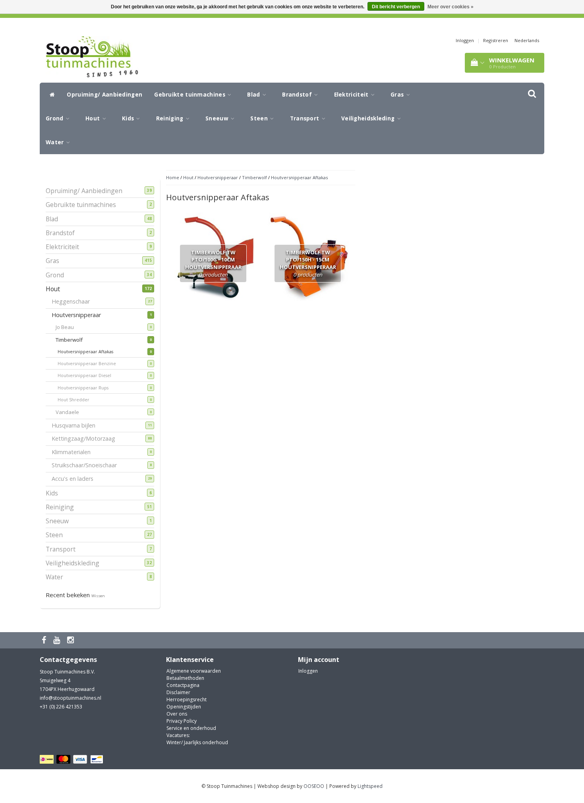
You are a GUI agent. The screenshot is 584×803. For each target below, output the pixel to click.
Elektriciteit (352, 94)
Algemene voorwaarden (193, 671)
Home (172, 177)
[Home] (50, 94)
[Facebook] (45, 640)
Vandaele (72, 412)
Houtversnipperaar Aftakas (91, 351)
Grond (55, 118)
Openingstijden (183, 706)
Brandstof (297, 94)
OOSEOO (314, 786)
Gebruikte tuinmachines (190, 94)
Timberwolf (74, 339)
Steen (259, 118)
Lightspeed (370, 786)
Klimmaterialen (74, 452)
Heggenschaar (74, 301)
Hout (93, 118)
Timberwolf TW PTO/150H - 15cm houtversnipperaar (308, 263)
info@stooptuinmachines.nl (70, 698)
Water (56, 142)
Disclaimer (178, 692)
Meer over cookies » (450, 7)
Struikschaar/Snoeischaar (87, 465)
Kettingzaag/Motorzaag (86, 438)
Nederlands (526, 40)
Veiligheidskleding (368, 118)
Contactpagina (182, 685)
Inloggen (465, 40)
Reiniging (170, 118)
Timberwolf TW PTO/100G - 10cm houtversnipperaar (213, 263)
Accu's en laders (75, 478)
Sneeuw (217, 118)
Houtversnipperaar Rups (89, 388)
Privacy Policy (181, 721)
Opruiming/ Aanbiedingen (104, 94)
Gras (398, 94)
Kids (129, 118)
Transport (305, 118)
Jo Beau (70, 327)
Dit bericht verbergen (396, 7)
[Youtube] (57, 640)
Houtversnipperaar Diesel (90, 375)
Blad (254, 94)
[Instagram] (71, 640)
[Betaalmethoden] (72, 759)
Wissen (98, 595)
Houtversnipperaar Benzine (93, 363)
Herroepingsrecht (186, 699)
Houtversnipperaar (79, 315)
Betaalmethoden (185, 678)
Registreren (495, 40)
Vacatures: (178, 735)
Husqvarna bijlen (76, 425)
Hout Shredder (79, 399)
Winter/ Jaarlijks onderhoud (197, 742)
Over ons (176, 713)
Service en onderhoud (191, 728)
